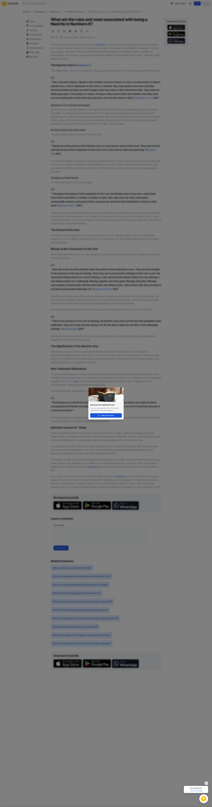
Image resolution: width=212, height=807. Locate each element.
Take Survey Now (107, 415)
